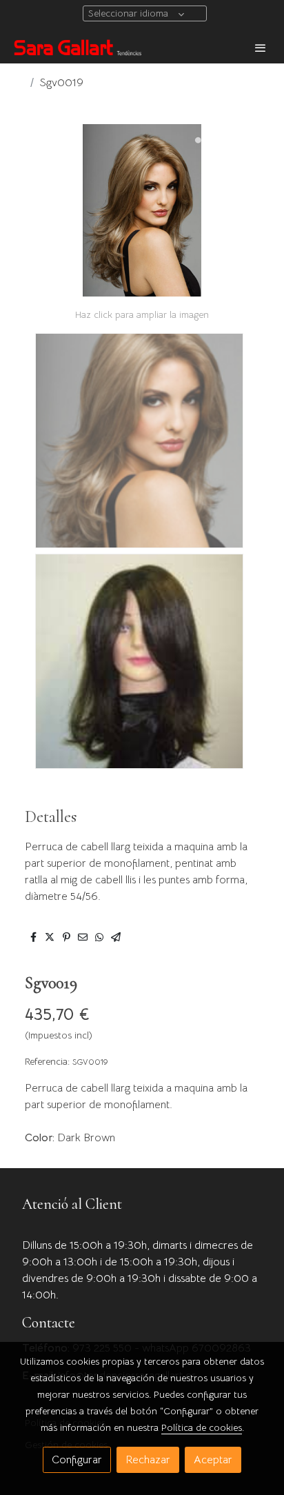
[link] (77, 47)
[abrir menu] (260, 47)
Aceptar (213, 1460)
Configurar (77, 1460)
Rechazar (147, 1460)
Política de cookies (201, 1427)
